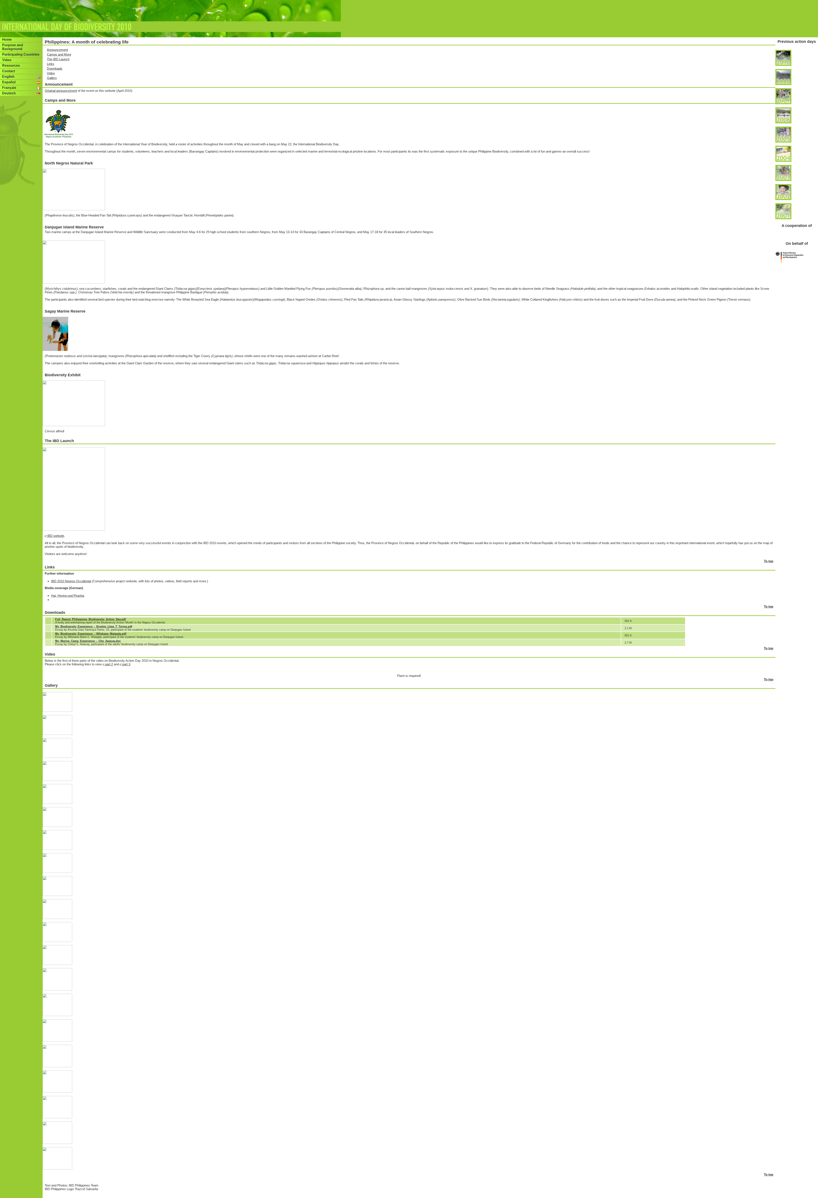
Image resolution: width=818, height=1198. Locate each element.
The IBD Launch (58, 59)
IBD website (55, 536)
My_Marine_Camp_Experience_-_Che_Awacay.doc (88, 641)
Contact (8, 71)
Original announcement (61, 90)
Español (9, 82)
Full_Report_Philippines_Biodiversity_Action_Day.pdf (90, 619)
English (8, 76)
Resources (11, 65)
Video (7, 60)
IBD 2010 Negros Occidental (71, 581)
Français (9, 87)
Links (50, 64)
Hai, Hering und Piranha (67, 595)
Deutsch (9, 93)
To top (768, 561)
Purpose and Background (12, 47)
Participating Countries (20, 54)
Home (7, 39)
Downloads (54, 68)
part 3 (125, 664)
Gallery (52, 78)
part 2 (108, 664)
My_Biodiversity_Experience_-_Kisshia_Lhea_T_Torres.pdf (93, 626)
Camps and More (59, 54)
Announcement (57, 50)
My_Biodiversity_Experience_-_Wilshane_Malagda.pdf (90, 633)
